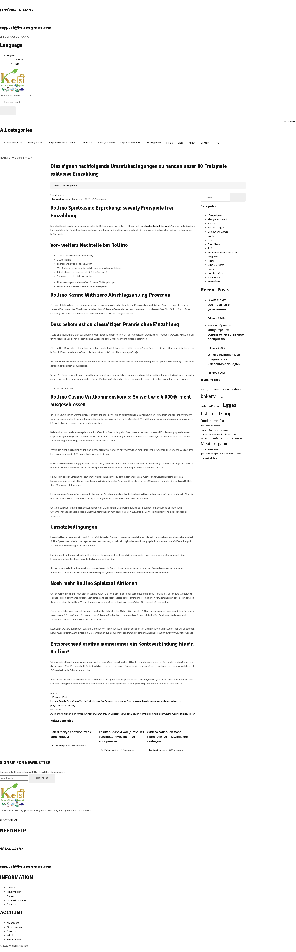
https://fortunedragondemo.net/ (214, 430)
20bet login (205, 389)
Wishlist (11, 935)
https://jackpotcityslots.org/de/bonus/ (158, 225)
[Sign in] (1, 117)
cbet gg (220, 397)
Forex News (214, 244)
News (211, 268)
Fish (210, 240)
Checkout (12, 904)
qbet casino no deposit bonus (213, 453)
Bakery (211, 223)
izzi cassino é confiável (210, 438)
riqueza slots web (233, 453)
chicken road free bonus (211, 406)
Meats (211, 260)
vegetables (209, 458)
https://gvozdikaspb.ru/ (210, 434)
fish (205, 413)
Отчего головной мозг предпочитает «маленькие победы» (167, 736)
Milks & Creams (216, 264)
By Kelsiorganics (61, 199)
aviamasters (232, 389)
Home (169, 142)
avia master (216, 389)
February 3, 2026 (216, 318)
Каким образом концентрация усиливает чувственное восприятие (121, 736)
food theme (209, 421)
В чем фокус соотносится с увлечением (219, 304)
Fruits (211, 248)
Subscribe (42, 778)
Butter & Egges (216, 227)
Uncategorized (69, 185)
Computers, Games (218, 231)
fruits (223, 421)
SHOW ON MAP (9, 819)
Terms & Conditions (17, 899)
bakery (208, 396)
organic (221, 443)
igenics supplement (229, 434)
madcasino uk (236, 438)
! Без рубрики (215, 215)
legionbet (225, 438)
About (192, 142)
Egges (229, 405)
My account (13, 922)
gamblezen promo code (210, 426)
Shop (180, 142)
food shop (221, 413)
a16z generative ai (217, 219)
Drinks (211, 235)
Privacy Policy (14, 891)
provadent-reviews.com (211, 449)
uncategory (214, 277)
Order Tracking (15, 927)
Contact (205, 142)
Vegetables (214, 281)
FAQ (217, 142)
